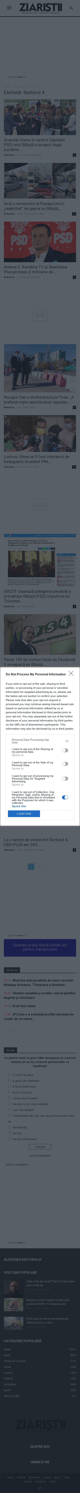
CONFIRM (24, 813)
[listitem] (40, 741)
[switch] (65, 750)
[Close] (72, 674)
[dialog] (40, 746)
